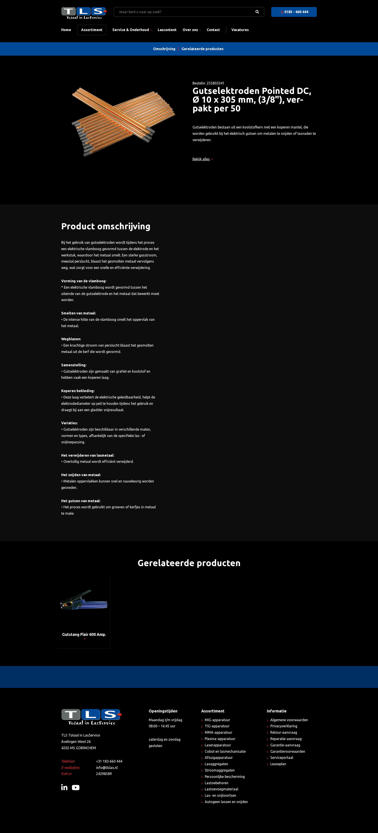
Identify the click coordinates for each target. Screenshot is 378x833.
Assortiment (91, 30)
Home (66, 30)
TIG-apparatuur (217, 726)
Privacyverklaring (283, 726)
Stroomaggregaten (220, 770)
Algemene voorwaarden (289, 720)
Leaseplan (278, 764)
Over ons (190, 30)
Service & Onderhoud (130, 30)
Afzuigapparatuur (219, 757)
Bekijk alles (201, 159)
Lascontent (167, 30)
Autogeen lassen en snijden (226, 802)
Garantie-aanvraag (285, 745)
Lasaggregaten (216, 764)
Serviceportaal (281, 757)
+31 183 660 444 (109, 761)
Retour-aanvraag (283, 732)
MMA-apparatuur (218, 732)
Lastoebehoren (216, 783)
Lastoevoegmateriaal (221, 789)
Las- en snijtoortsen (220, 795)
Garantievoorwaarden (287, 751)
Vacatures (240, 30)
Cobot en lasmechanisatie (225, 751)
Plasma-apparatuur (220, 739)
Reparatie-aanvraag (286, 739)
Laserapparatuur (218, 745)
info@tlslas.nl (107, 768)
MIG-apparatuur (217, 720)
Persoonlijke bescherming (225, 777)
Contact (213, 30)
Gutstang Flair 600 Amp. (84, 634)
